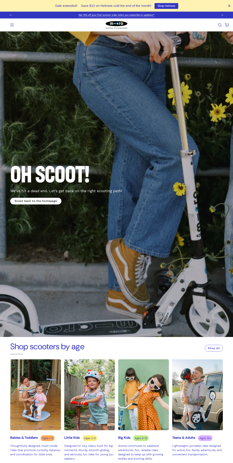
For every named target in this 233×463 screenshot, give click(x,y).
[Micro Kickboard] (116, 25)
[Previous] (10, 15)
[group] (116, 15)
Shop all (214, 348)
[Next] (222, 15)
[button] (219, 25)
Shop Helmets (166, 6)
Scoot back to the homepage (36, 201)
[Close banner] (229, 6)
